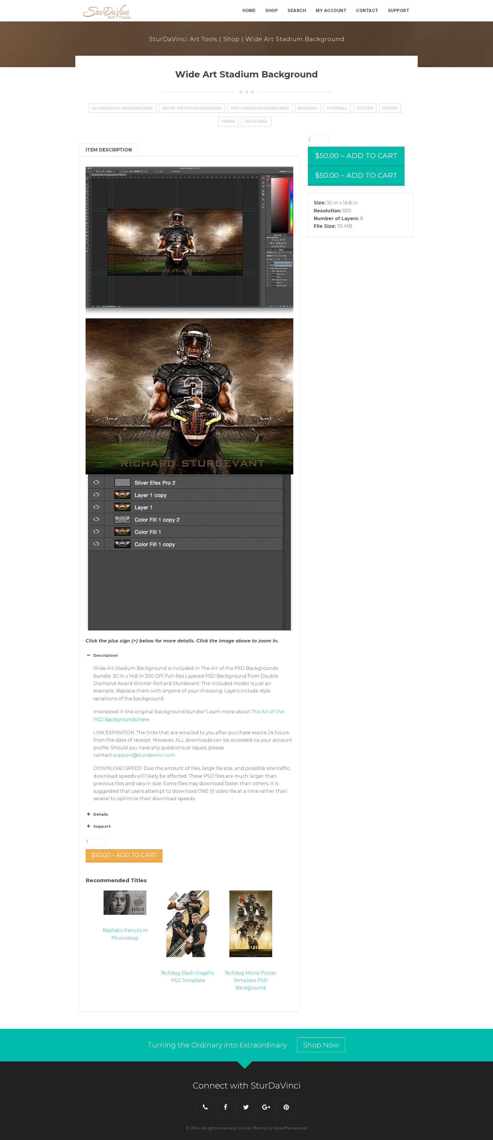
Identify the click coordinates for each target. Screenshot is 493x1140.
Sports (390, 108)
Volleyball (256, 121)
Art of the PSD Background (192, 108)
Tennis (228, 121)
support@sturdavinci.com (144, 755)
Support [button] (102, 826)
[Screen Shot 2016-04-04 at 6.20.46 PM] (189, 240)
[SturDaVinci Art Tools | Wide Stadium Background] (189, 396)
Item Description (109, 150)
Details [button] (100, 814)
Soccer (365, 108)
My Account (331, 10)
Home (249, 10)
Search (297, 10)
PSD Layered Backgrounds (260, 108)
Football (337, 108)
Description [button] (105, 655)
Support (398, 10)
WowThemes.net (290, 1128)
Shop (271, 10)
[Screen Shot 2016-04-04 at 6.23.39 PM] (189, 552)
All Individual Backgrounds (122, 108)
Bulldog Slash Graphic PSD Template (188, 976)
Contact (367, 10)
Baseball (308, 108)
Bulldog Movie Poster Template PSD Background (250, 980)
